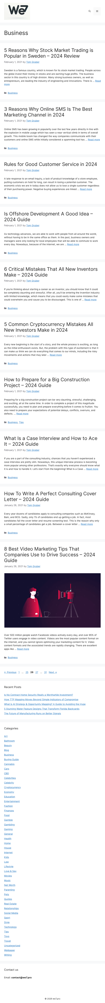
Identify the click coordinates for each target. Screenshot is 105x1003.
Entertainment (12, 801)
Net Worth (9, 885)
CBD (6, 773)
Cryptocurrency (12, 787)
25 (27, 672)
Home (7, 843)
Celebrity (9, 782)
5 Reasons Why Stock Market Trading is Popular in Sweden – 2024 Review (48, 53)
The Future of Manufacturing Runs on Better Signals (32, 713)
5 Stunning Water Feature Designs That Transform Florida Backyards (41, 708)
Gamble (8, 820)
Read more (94, 139)
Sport (7, 917)
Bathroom (9, 740)
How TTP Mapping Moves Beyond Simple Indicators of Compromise (41, 699)
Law (6, 861)
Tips (21, 422)
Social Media (11, 913)
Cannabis (9, 764)
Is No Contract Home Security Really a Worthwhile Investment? (38, 694)
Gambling (9, 824)
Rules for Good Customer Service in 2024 (50, 164)
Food (7, 815)
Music (7, 880)
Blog (6, 750)
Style (7, 922)
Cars (6, 768)
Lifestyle (8, 866)
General (8, 834)
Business (13, 93)
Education (9, 796)
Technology (10, 927)
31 (45, 672)
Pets (6, 894)
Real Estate (10, 903)
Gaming (8, 829)
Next (53, 672)
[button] (89, 11)
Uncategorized (12, 945)
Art (6, 736)
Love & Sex (10, 871)
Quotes (8, 899)
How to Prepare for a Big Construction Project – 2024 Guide (47, 382)
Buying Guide (11, 759)
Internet (8, 852)
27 (37, 672)
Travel (7, 941)
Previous (10, 672)
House (7, 848)
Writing (8, 955)
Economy (9, 792)
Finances (9, 810)
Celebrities (10, 778)
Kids (6, 857)
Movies (8, 875)
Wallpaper (9, 950)
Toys (6, 936)
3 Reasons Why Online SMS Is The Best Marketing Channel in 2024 (48, 112)
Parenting (9, 889)
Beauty (8, 745)
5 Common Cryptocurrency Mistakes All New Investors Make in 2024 (48, 327)
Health (7, 838)
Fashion (8, 806)
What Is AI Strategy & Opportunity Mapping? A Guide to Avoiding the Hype (45, 704)
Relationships (11, 908)
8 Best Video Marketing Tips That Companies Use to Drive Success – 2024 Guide (49, 554)
